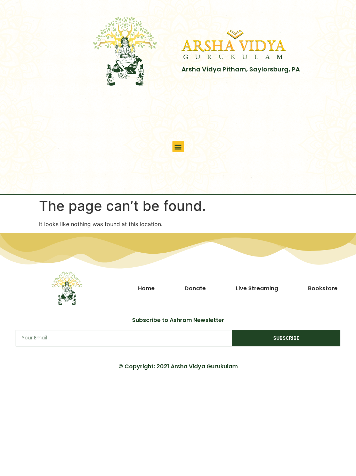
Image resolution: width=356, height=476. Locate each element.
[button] (178, 146)
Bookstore (323, 288)
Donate (195, 288)
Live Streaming (257, 288)
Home (146, 288)
